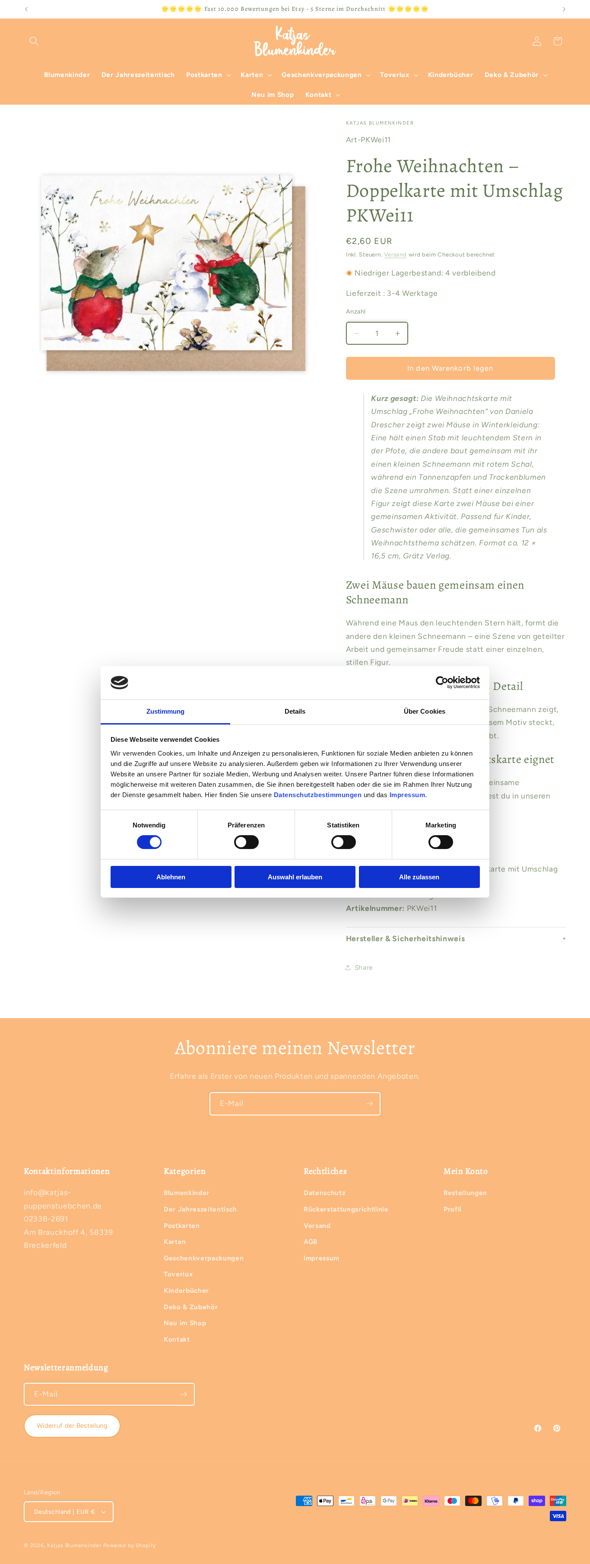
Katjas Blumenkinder (74, 1545)
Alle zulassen (419, 877)
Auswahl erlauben (295, 877)
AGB (310, 1241)
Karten (175, 1241)
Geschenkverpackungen (204, 1258)
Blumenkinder (186, 1193)
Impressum (321, 1258)
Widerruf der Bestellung (72, 1425)
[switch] (246, 842)
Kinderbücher (186, 1290)
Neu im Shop (185, 1323)
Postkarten (182, 1225)
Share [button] (364, 967)
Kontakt (177, 1339)
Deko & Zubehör (191, 1307)
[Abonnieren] (369, 1103)
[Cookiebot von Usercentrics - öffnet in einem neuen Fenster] (442, 682)
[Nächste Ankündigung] (564, 9)
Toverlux (178, 1274)
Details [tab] (295, 711)
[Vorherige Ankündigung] (26, 9)
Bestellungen (465, 1193)
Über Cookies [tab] (424, 711)
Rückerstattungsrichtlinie (346, 1209)
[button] (34, 41)
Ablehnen (170, 877)
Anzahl (356, 311)
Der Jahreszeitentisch (200, 1209)
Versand (395, 254)
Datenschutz (324, 1193)
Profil (453, 1209)
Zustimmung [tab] (165, 711)
